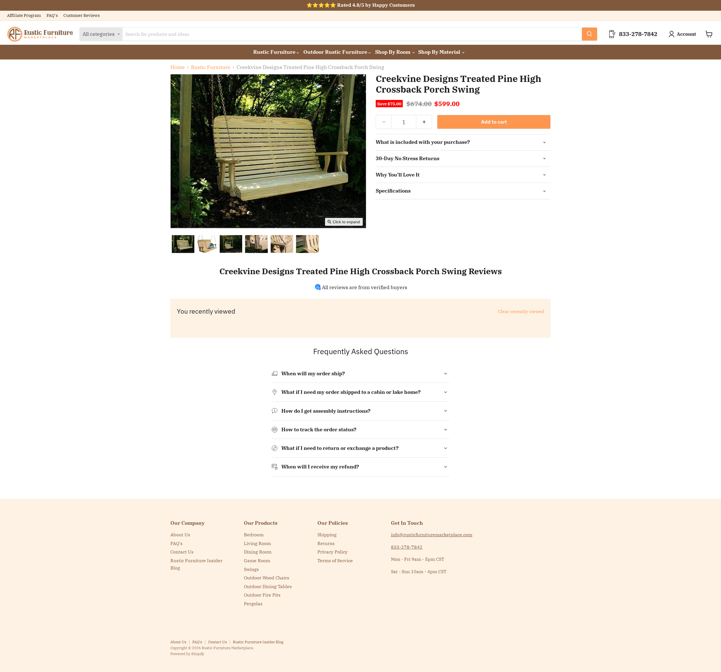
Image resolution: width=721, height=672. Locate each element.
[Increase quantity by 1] (424, 122)
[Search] (589, 34)
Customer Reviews (81, 15)
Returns (326, 543)
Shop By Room (393, 52)
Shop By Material (439, 52)
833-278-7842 (406, 547)
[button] (183, 244)
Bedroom (254, 534)
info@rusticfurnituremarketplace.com (431, 534)
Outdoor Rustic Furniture (335, 52)
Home (177, 67)
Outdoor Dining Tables (268, 586)
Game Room (257, 560)
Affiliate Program (24, 15)
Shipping (327, 534)
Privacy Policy (332, 552)
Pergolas (253, 603)
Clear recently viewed (521, 311)
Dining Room (258, 552)
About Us (180, 534)
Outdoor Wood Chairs (266, 578)
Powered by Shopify (187, 653)
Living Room (257, 543)
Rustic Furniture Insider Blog (258, 642)
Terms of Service (335, 560)
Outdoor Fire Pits (262, 595)
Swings (251, 569)
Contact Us (181, 552)
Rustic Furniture (275, 52)
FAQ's (52, 15)
